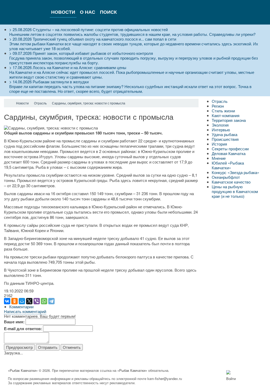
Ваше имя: (14, 321)
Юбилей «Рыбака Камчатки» (228, 165)
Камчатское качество (231, 182)
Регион (218, 106)
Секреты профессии (230, 148)
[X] (29, 301)
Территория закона (229, 120)
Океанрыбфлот (226, 177)
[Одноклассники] (14, 301)
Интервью (221, 129)
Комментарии (21, 306)
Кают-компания (225, 115)
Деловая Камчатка (228, 153)
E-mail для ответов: (23, 328)
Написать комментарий (25, 311)
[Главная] (9, 103)
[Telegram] (51, 301)
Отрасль (220, 101)
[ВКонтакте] (7, 301)
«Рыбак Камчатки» (23, 370)
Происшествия (225, 139)
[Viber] (36, 301)
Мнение (219, 158)
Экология (220, 125)
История (219, 144)
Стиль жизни (223, 110)
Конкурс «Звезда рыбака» (235, 172)
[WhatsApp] (44, 301)
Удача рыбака (224, 134)
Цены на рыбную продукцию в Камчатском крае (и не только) (235, 191)
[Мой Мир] (22, 301)
